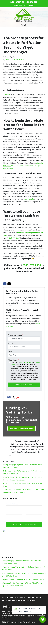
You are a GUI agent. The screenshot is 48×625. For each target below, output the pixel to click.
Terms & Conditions (26, 362)
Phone (10, 343)
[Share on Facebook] (4, 283)
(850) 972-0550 (14, 238)
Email (10, 351)
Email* (8, 513)
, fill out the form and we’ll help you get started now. (23, 166)
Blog (33, 600)
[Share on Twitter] (9, 283)
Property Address (15, 335)
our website (29, 199)
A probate (7, 94)
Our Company (6, 600)
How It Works (33, 597)
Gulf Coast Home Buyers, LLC (17, 59)
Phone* (28, 513)
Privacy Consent (13, 360)
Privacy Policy (26, 600)
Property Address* (12, 504)
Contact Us (23, 597)
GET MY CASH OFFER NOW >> (24, 524)
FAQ (40, 597)
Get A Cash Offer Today (24, 5)
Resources (16, 600)
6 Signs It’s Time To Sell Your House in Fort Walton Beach (23, 579)
